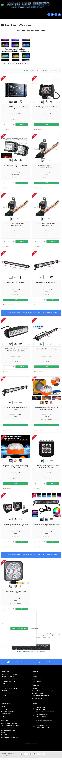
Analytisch (5, 629)
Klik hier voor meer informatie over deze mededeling (31, 651)
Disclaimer (35, 688)
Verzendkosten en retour (7, 711)
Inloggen (3, 716)
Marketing (5, 633)
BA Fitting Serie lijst (37, 698)
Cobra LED (4, 686)
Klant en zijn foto (36, 681)
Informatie (4, 695)
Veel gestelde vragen (37, 693)
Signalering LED (5, 690)
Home (33, 674)
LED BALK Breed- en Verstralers (9, 688)
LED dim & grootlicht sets (8, 681)
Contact (3, 706)
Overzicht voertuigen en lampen (40, 695)
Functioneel (5, 625)
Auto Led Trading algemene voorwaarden (43, 691)
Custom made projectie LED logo (10, 725)
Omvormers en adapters (7, 676)
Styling (3, 683)
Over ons (34, 676)
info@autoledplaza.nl (41, 725)
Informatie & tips (36, 679)
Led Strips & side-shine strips (8, 679)
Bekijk (46, 124)
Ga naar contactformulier (42, 727)
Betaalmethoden (5, 713)
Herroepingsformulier (6, 709)
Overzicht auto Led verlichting (9, 674)
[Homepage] (30, 5)
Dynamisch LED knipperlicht (8, 693)
